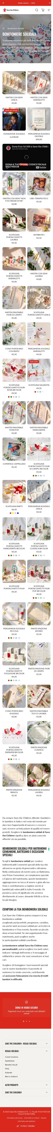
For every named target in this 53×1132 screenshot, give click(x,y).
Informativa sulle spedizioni (25, 1108)
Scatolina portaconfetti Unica (39, 313)
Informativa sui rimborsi (30, 1105)
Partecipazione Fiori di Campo (39, 669)
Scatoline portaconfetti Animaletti (14, 276)
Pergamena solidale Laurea (39, 791)
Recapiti (42, 1105)
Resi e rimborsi (11, 1063)
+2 (19, 638)
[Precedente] (3, 3)
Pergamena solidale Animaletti (39, 349)
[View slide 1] (23, 1021)
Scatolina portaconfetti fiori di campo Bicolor (39, 466)
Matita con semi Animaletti (38, 98)
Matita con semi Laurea (38, 274)
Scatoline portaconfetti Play (14, 587)
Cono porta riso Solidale (14, 712)
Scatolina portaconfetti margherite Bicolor (14, 546)
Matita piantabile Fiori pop (14, 428)
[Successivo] (49, 3)
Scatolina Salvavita (38, 385)
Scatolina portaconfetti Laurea (14, 237)
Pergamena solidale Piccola (14, 629)
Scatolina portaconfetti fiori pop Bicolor (39, 588)
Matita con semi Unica (14, 98)
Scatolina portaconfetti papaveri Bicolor (14, 749)
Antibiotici (38, 234)
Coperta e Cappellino (14, 464)
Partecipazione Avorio (39, 629)
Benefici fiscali (11, 1052)
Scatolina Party (14, 506)
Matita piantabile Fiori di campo (14, 313)
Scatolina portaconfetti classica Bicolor (39, 546)
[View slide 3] (29, 1021)
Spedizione (9, 1048)
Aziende (8, 1060)
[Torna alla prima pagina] (3, 28)
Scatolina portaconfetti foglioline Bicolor (14, 671)
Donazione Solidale (14, 134)
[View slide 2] (26, 1021)
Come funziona (11, 1044)
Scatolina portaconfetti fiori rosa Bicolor (14, 387)
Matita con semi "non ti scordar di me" (14, 199)
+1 (19, 397)
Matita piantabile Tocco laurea (39, 712)
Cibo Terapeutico (39, 198)
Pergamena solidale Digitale (39, 135)
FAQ (7, 1056)
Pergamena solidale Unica (39, 507)
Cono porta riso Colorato (14, 349)
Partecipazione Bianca (14, 791)
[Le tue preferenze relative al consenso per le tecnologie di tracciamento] (48, 849)
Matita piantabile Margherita (39, 428)
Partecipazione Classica (39, 748)
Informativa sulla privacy (14, 1105)
